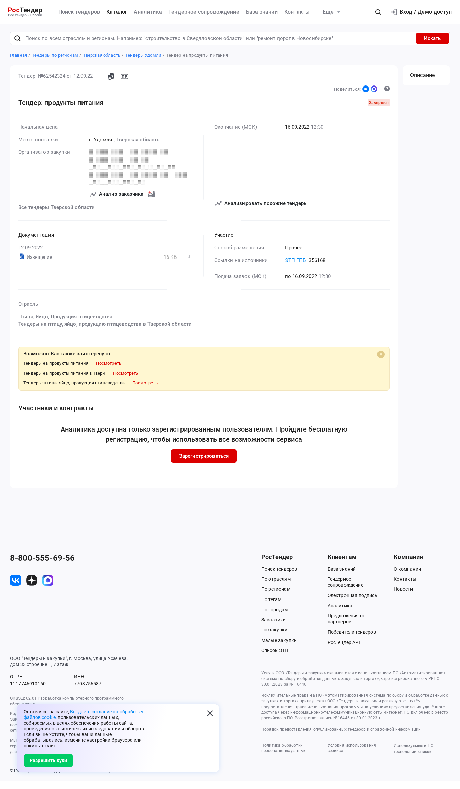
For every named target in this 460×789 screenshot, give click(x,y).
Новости (403, 589)
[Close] (381, 354)
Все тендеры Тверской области (56, 207)
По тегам (271, 599)
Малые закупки (279, 640)
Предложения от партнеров (346, 618)
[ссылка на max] (47, 580)
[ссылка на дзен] (31, 580)
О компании (407, 569)
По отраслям (276, 579)
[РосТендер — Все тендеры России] (25, 12)
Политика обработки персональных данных (283, 748)
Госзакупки (274, 629)
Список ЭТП (274, 650)
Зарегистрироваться (204, 456)
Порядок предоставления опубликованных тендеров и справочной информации (341, 729)
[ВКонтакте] (365, 88)
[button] (378, 12)
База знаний (262, 12)
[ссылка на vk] (15, 580)
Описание (422, 75)
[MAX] (374, 88)
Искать (432, 38)
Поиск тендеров (79, 12)
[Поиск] (17, 38)
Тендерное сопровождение (203, 12)
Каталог (116, 12)
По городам (274, 609)
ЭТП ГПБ (295, 260)
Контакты (297, 12)
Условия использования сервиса (352, 748)
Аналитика (148, 12)
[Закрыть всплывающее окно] (210, 713)
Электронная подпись (352, 595)
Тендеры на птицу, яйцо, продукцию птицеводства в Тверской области (105, 324)
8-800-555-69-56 (42, 558)
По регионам (275, 589)
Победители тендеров (352, 632)
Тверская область (138, 140)
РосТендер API (344, 642)
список (425, 751)
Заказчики (273, 619)
